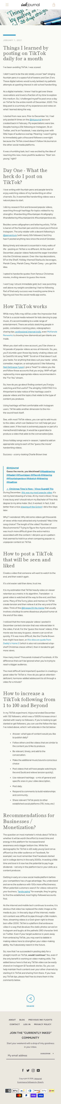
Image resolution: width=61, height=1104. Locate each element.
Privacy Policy (42, 1024)
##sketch (31, 478)
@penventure (10, 235)
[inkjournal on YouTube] (38, 1070)
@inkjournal (35, 119)
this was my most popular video (37, 492)
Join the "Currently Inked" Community (30, 1035)
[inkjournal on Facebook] (22, 1070)
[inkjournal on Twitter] (28, 1070)
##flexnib (36, 475)
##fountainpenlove (16, 478)
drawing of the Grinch (31, 507)
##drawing (46, 475)
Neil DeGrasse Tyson (13, 367)
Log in (26, 1024)
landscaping (24, 891)
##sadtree (12, 482)
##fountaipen (23, 475)
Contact (15, 1024)
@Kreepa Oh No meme (32, 608)
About (12, 1020)
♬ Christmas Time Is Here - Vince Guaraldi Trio (30, 489)
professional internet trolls (28, 331)
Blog (22, 1020)
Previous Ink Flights (40, 1020)
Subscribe (46, 1054)
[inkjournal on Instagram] (33, 1070)
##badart (11, 475)
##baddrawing (47, 471)
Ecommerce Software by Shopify (30, 1082)
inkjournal (38, 1078)
